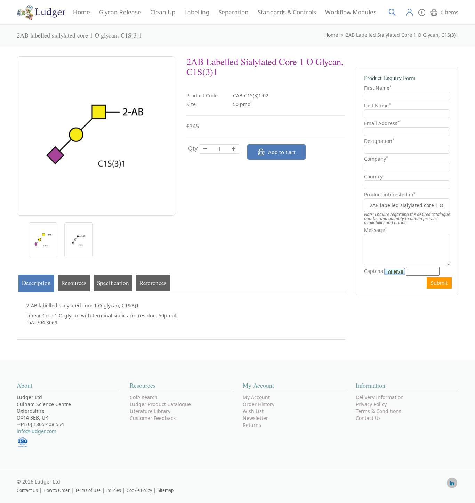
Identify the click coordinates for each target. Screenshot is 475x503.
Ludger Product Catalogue (160, 404)
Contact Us (368, 418)
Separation (233, 12)
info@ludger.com (36, 431)
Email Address (382, 123)
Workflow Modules (350, 12)
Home (81, 12)
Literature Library (150, 411)
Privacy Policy (371, 404)
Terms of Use (88, 490)
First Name (378, 87)
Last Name (377, 105)
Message (375, 230)
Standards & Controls (287, 12)
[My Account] (409, 12)
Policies (113, 490)
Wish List (253, 411)
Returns (252, 425)
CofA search (144, 397)
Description (36, 283)
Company (376, 158)
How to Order (56, 490)
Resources (74, 283)
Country (373, 176)
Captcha (373, 271)
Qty (193, 148)
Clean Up (162, 12)
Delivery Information (380, 397)
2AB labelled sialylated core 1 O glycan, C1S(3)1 (402, 35)
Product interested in (390, 195)
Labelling (196, 12)
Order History (258, 404)
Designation (379, 141)
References (153, 283)
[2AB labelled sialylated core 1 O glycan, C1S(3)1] (43, 239)
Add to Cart (281, 151)
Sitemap (166, 490)
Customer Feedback (153, 418)
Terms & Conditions (378, 411)
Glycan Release (120, 12)
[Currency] (421, 11)
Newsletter (255, 418)
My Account (256, 397)
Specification (113, 283)
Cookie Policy (139, 490)
